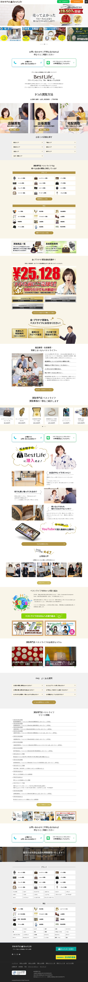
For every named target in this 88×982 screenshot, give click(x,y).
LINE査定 (20, 966)
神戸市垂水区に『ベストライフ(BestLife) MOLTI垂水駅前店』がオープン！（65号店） (33, 750)
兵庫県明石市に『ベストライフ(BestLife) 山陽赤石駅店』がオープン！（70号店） (32, 725)
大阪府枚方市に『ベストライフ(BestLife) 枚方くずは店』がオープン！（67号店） (32, 739)
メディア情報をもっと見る (44, 804)
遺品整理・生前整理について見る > (44, 389)
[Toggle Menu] (86, 1)
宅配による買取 (40, 963)
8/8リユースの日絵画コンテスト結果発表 (22, 774)
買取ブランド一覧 (61, 963)
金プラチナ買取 (70, 963)
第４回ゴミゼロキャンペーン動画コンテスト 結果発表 (25, 799)
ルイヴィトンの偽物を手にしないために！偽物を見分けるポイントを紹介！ (60, 663)
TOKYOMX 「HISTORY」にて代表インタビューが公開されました (28, 768)
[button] (63, 1)
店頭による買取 (23, 963)
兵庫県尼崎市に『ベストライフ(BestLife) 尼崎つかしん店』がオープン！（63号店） (32, 793)
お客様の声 (14, 966)
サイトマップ (43, 966)
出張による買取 (31, 963)
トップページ (15, 963)
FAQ (25, 966)
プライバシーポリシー (33, 966)
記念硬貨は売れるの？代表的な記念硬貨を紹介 (27, 663)
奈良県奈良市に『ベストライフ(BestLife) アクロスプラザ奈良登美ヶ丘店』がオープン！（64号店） (36, 762)
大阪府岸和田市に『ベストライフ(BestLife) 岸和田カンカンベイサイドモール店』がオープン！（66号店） (37, 745)
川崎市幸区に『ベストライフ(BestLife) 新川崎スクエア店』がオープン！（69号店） (32, 729)
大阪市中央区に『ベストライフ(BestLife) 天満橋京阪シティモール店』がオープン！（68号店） (35, 732)
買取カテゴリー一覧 (50, 963)
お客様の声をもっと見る (44, 582)
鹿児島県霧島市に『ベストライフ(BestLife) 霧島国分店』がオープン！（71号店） (32, 721)
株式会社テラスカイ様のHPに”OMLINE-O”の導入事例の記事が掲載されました (31, 756)
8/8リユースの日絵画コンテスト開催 (21, 780)
